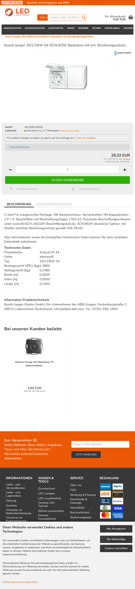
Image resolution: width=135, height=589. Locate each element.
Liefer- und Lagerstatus (13, 494)
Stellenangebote (80, 517)
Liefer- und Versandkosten (15, 486)
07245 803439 (13, 2)
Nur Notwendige (116, 539)
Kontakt (42, 7)
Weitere (128, 28)
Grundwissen (46, 488)
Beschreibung (19, 204)
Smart (71, 28)
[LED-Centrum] (18, 12)
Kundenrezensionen (54, 204)
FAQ (73, 490)
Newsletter (77, 507)
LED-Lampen (46, 493)
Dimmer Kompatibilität (47, 517)
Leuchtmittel (56, 28)
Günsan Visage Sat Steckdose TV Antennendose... (34, 363)
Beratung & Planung (83, 495)
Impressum (16, 582)
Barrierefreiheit (80, 512)
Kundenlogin (105, 7)
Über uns (76, 485)
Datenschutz (31, 582)
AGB (5, 582)
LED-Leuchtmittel (49, 498)
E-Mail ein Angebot (84, 138)
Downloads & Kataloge (78, 501)
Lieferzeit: (11, 130)
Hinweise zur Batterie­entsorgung (18, 511)
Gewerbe (83, 28)
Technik (96, 28)
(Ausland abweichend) (69, 130)
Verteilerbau (112, 28)
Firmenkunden (60, 7)
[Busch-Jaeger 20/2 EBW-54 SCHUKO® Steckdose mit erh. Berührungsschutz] (67, 77)
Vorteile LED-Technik (47, 504)
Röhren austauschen (51, 511)
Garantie (11, 505)
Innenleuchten (12, 28)
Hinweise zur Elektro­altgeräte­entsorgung (17, 521)
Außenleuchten (35, 28)
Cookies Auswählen (116, 548)
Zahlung (11, 500)
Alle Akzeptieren (116, 528)
